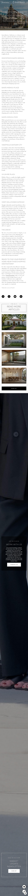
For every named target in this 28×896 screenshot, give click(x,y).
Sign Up (14, 871)
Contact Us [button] (14, 564)
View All (14, 388)
